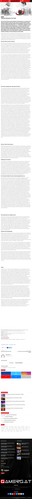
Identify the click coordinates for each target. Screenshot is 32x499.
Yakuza (14, 344)
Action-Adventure (3, 344)
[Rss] (19, 494)
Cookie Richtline (23, 497)
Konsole (7, 344)
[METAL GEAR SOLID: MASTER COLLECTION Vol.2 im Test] (19, 454)
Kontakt (13, 497)
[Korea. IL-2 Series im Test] (19, 458)
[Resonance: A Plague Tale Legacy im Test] (19, 444)
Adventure (15, 426)
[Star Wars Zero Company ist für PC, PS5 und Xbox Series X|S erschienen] (3, 405)
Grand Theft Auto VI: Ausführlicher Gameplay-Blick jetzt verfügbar (15, 394)
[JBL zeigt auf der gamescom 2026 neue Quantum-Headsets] (3, 398)
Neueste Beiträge (4, 392)
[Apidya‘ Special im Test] (19, 447)
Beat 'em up (26, 426)
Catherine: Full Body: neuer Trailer (6, 351)
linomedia (29, 497)
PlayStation (11, 344)
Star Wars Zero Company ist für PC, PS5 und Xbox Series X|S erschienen (15, 404)
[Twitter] (10, 494)
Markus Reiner (3, 19)
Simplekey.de (2, 465)
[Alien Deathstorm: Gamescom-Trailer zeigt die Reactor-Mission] (3, 409)
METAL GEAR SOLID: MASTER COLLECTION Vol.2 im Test (26, 454)
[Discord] (23, 494)
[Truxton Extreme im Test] (19, 451)
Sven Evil (23, 447)
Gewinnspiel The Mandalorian (9, 416)
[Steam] (21, 494)
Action (2, 426)
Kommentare (11, 362)
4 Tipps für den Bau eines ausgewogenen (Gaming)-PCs (10, 418)
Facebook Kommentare (19, 362)
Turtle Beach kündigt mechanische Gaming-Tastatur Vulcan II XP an (7, 458)
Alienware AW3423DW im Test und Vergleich (10, 420)
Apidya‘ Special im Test (25, 446)
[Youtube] (15, 494)
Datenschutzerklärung (19, 497)
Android (19, 426)
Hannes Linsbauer (9, 395)
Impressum (15, 497)
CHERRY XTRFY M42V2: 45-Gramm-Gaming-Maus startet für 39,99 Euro (15, 401)
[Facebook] (8, 494)
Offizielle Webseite (5, 336)
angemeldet (4, 367)
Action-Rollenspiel (11, 426)
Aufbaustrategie (22, 426)
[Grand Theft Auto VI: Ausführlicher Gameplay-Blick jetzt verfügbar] (3, 395)
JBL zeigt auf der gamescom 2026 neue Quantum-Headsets (14, 397)
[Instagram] (13, 494)
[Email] (17, 494)
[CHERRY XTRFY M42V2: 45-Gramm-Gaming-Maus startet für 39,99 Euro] (3, 402)
